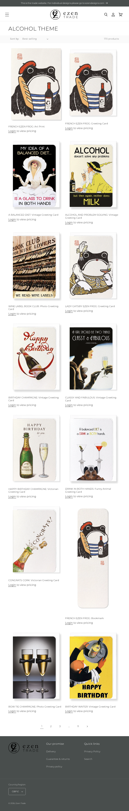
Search (88, 758)
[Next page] (87, 726)
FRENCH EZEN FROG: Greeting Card (86, 123)
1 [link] (41, 726)
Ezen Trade (21, 803)
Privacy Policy (92, 751)
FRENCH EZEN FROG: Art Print (26, 126)
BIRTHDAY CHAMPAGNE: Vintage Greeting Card (33, 399)
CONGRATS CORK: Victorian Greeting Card (33, 580)
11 (78, 726)
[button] (7, 15)
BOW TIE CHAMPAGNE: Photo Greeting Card (34, 706)
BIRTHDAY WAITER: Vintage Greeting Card (90, 706)
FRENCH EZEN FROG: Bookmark (84, 618)
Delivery (51, 751)
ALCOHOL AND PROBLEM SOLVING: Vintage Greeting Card (91, 216)
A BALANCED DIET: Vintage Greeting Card (33, 214)
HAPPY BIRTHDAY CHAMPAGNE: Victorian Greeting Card (33, 490)
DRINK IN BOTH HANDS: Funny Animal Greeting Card (88, 490)
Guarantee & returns (58, 758)
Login (12, 131)
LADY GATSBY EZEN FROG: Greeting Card (90, 306)
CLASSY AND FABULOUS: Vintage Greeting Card (90, 399)
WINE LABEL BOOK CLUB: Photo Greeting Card (33, 308)
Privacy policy (54, 766)
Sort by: (14, 38)
